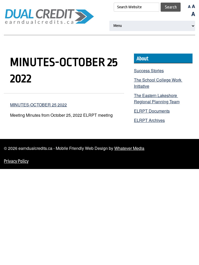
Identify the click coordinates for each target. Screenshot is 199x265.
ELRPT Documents (152, 111)
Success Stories (149, 70)
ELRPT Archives (149, 120)
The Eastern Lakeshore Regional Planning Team (157, 98)
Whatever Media (129, 148)
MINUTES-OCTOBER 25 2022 (38, 105)
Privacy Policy (16, 161)
